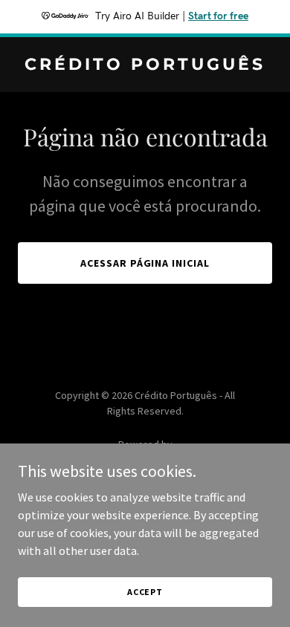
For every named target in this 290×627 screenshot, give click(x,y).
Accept (145, 591)
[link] (145, 65)
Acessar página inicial (145, 263)
